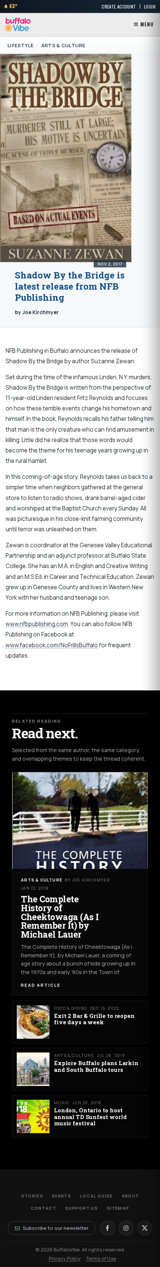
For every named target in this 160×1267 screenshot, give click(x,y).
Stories (32, 1196)
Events (61, 1196)
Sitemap (118, 1208)
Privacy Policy (65, 1258)
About (130, 1196)
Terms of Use (101, 1258)
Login (150, 6)
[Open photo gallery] (65, 158)
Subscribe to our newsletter (56, 1228)
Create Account (119, 6)
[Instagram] (126, 1228)
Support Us (81, 1208)
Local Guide (96, 1196)
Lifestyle (20, 45)
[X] (144, 1228)
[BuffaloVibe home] (17, 24)
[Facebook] (107, 1228)
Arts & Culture (63, 45)
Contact (43, 1208)
